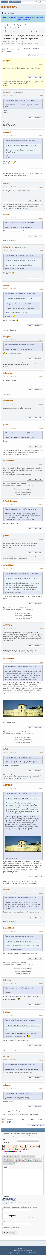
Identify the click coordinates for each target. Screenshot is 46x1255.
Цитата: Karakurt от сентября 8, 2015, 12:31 (20, 433)
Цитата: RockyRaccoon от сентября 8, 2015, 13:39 (22, 573)
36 (8, 51)
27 (27, 49)
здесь (33, 18)
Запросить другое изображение (21, 1203)
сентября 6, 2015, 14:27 (9, 340)
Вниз (3, 49)
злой (7, 536)
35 (5, 51)
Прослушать (6, 1203)
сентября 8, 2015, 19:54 (9, 788)
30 (34, 49)
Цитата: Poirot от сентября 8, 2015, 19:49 (20, 936)
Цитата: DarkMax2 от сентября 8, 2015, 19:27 (21, 757)
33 (40, 49)
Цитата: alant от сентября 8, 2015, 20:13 (19, 1093)
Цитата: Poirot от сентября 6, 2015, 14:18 (20, 223)
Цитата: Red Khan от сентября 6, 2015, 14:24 (21, 293)
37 (10, 51)
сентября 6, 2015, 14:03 (9, 95)
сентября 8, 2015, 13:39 (9, 504)
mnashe (8, 92)
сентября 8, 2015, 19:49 (9, 752)
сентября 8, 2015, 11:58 (9, 376)
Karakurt (9, 400)
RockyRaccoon (11, 501)
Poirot (7, 183)
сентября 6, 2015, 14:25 (9, 288)
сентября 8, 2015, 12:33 (9, 428)
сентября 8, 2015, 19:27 (9, 662)
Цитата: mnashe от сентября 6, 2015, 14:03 (20, 140)
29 (31, 49)
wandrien (29, 28)
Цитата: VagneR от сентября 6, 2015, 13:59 (20, 100)
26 (25, 49)
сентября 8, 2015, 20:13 (9, 1015)
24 (20, 49)
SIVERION (9, 625)
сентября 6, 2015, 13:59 (9, 64)
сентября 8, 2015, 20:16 (9, 1088)
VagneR (8, 60)
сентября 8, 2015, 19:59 (9, 931)
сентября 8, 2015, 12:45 (9, 464)
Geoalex (8, 980)
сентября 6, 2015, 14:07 (9, 135)
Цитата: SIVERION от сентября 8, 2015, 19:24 (21, 666)
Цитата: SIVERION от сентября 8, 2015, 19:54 (21, 898)
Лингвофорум (9, 6)
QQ (30, 77)
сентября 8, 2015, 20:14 (9, 1059)
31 (36, 49)
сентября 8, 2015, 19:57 (9, 893)
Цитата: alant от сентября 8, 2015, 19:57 (19, 988)
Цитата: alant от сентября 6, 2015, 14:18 (19, 255)
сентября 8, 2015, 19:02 (9, 568)
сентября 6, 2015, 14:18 (9, 186)
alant (7, 214)
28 (29, 49)
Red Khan (9, 247)
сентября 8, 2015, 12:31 (9, 404)
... (18, 49)
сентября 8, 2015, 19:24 (9, 628)
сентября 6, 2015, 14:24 (9, 250)
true (7, 1056)
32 (38, 49)
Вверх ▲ (26, 1248)
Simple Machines (28, 1250)
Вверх (4, 1119)
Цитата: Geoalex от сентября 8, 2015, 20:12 (20, 1020)
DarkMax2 (9, 460)
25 (22, 49)
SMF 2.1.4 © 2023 (18, 1250)
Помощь (19, 1248)
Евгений (9, 373)
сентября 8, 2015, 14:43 (9, 539)
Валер (7, 1085)
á (2, 1153)
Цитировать (38, 77)
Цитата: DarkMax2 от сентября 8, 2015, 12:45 (21, 509)
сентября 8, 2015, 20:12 (9, 983)
